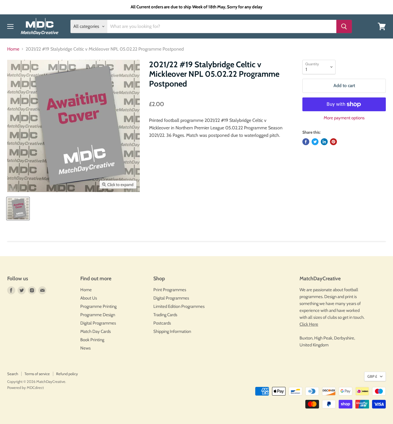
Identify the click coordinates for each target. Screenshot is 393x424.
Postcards (162, 323)
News (85, 348)
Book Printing (92, 339)
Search (12, 373)
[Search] (344, 26)
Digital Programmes (98, 323)
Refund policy (67, 373)
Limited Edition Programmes (179, 306)
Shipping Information (172, 331)
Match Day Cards (95, 331)
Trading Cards (165, 314)
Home (13, 49)
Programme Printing (98, 306)
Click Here (308, 324)
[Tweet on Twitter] (315, 141)
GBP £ (372, 376)
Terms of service (37, 373)
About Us (88, 298)
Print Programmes (169, 289)
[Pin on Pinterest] (333, 141)
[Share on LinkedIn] (324, 141)
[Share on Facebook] (305, 141)
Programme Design (97, 314)
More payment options (344, 118)
